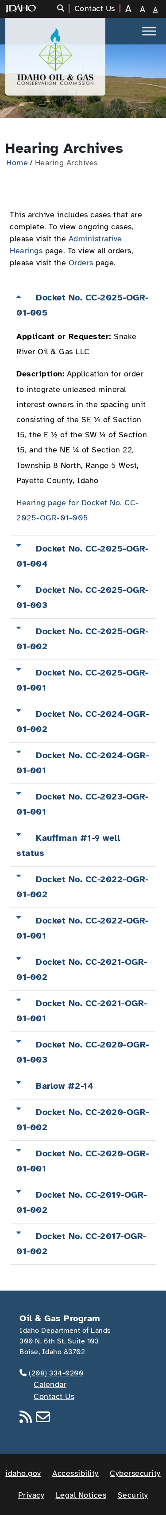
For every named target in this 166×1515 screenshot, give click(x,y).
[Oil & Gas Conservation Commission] (55, 57)
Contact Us (54, 1396)
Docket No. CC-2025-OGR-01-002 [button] (82, 639)
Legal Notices (81, 1495)
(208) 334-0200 (56, 1373)
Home (17, 163)
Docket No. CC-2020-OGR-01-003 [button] (82, 1052)
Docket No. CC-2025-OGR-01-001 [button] (82, 680)
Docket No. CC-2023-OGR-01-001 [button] (82, 804)
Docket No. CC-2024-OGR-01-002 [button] (82, 721)
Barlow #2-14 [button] (64, 1085)
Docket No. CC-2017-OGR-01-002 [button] (81, 1244)
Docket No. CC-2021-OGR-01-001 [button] (81, 1011)
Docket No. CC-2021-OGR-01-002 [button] (81, 969)
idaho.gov (23, 1473)
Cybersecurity (135, 1473)
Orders (81, 263)
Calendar (50, 1384)
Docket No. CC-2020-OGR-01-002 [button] (82, 1120)
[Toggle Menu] (149, 31)
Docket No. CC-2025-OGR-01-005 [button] (82, 305)
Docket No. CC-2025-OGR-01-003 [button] (82, 597)
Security (133, 1495)
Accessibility (75, 1473)
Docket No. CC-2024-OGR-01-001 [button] (82, 763)
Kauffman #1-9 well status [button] (68, 845)
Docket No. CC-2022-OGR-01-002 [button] (82, 887)
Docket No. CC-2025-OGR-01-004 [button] (82, 556)
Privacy (31, 1495)
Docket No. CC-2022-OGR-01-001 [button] (82, 928)
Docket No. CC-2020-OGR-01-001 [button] (82, 1161)
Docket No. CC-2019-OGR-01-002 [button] (81, 1202)
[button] (63, 8)
